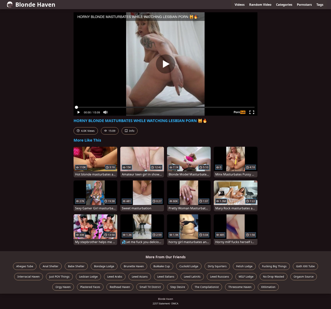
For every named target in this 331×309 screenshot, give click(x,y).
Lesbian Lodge (88, 276)
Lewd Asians (140, 276)
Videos (240, 4)
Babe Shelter (76, 266)
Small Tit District (150, 287)
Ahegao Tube (24, 266)
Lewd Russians (219, 276)
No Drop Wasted (273, 276)
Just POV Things (59, 276)
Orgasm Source (304, 276)
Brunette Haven (134, 266)
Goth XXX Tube (305, 266)
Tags (319, 4)
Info (131, 131)
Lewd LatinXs (192, 276)
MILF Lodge (246, 276)
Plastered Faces (90, 287)
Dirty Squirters (217, 266)
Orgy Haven (63, 287)
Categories (284, 4)
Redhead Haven (120, 287)
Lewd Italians (165, 276)
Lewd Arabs (114, 276)
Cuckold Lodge (188, 266)
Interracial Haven (28, 276)
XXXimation (268, 287)
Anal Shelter (50, 266)
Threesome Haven (240, 287)
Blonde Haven (35, 4)
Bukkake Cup (161, 266)
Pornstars (304, 4)
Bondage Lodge (104, 266)
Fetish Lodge (244, 266)
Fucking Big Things (274, 266)
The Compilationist (207, 287)
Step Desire (177, 287)
